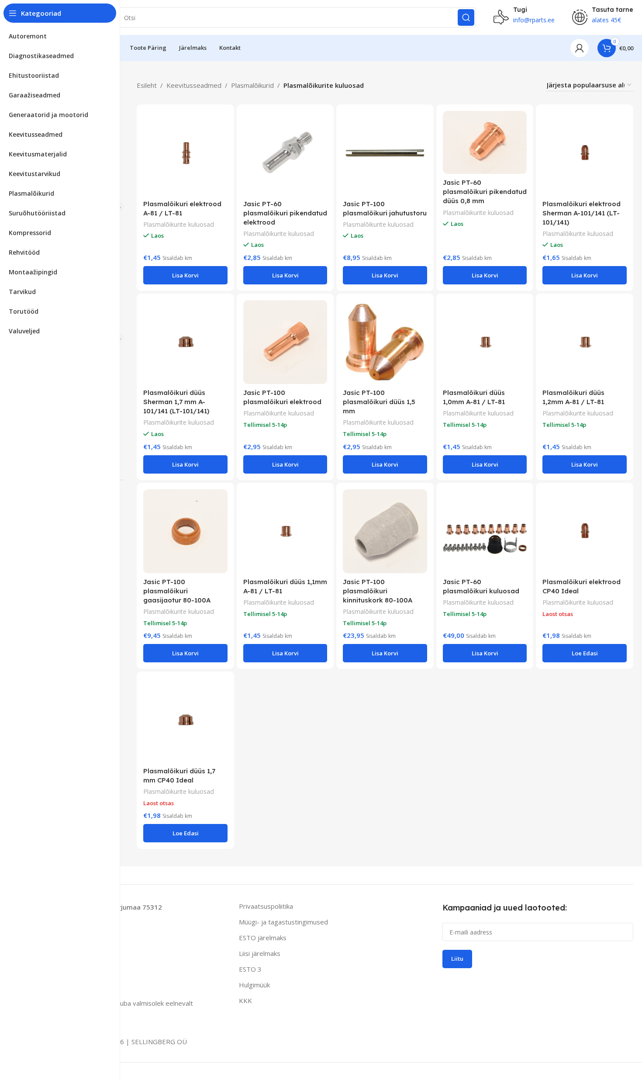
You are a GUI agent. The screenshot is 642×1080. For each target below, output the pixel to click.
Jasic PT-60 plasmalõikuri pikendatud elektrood (285, 213)
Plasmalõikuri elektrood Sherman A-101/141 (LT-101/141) (581, 213)
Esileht (147, 85)
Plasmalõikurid (252, 85)
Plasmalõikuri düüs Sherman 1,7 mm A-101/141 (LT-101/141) (176, 401)
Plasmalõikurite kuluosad (178, 224)
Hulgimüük (254, 984)
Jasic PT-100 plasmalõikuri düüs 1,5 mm (379, 401)
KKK (245, 1000)
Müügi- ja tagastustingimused (283, 921)
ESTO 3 (250, 969)
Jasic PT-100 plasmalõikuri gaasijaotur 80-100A (177, 591)
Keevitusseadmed (193, 85)
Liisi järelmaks (259, 953)
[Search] (466, 17)
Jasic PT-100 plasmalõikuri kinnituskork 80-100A (377, 591)
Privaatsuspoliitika (266, 906)
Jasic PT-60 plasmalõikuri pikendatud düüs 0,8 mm (485, 191)
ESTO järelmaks (262, 937)
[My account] (579, 48)
